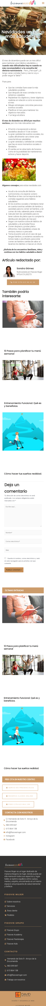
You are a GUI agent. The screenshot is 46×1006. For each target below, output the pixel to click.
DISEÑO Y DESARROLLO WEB (23, 1000)
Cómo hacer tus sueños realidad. (23, 473)
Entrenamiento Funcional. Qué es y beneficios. (22, 405)
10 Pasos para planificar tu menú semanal (22, 352)
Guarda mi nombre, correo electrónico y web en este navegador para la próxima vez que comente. (22, 560)
